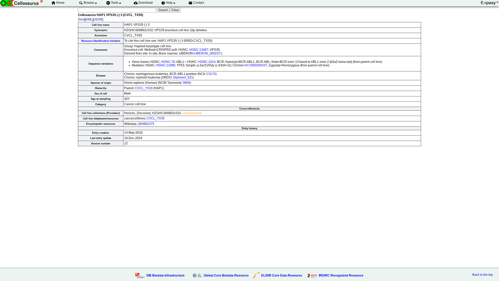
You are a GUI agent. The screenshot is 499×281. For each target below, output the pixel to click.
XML (89, 19)
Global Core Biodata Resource (226, 275)
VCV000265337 (256, 65)
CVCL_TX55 (156, 118)
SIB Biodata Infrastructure (165, 275)
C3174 (211, 74)
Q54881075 (146, 123)
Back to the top (482, 274)
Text (81, 19)
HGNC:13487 (198, 49)
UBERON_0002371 (208, 53)
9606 (186, 82)
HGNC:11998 (165, 65)
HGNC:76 (168, 61)
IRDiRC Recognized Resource (341, 275)
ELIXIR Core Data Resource (281, 275)
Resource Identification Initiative (100, 40)
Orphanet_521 (183, 77)
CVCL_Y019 (144, 88)
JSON (98, 19)
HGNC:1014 (206, 61)
